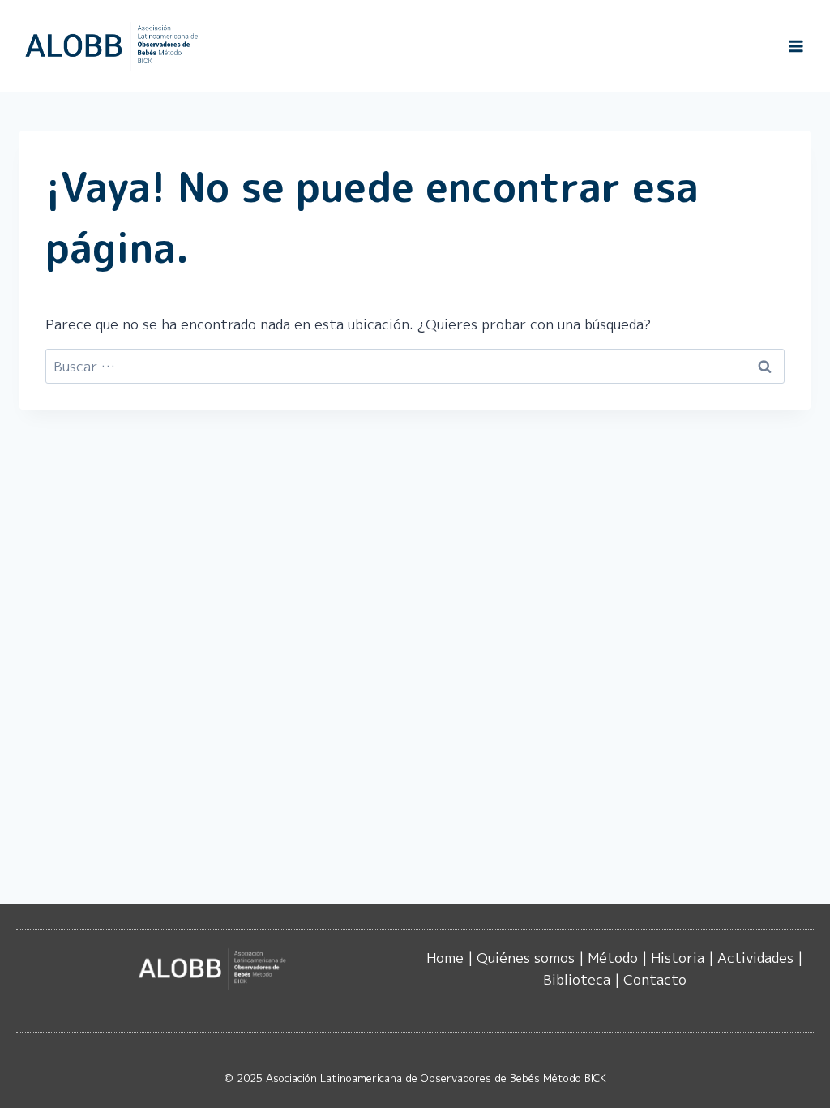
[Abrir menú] (796, 45)
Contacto (655, 979)
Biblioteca (576, 979)
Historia (677, 957)
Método (613, 957)
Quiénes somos (526, 957)
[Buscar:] (415, 366)
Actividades (755, 957)
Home (445, 957)
